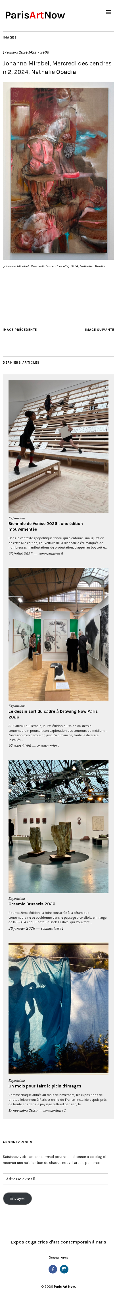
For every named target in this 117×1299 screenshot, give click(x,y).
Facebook (53, 1273)
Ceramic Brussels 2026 (32, 903)
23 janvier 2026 (22, 928)
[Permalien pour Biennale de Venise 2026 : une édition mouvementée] (58, 446)
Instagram (64, 1273)
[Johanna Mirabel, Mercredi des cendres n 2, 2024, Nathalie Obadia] (58, 258)
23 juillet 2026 (21, 554)
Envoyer (17, 1198)
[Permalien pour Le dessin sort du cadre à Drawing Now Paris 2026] (58, 634)
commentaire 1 (48, 746)
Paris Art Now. (65, 1287)
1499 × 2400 (38, 52)
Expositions (17, 518)
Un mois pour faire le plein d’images (45, 1086)
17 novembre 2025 (23, 1110)
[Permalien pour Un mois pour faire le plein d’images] (58, 1008)
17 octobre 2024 (15, 52)
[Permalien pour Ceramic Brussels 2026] (58, 826)
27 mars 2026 (20, 746)
